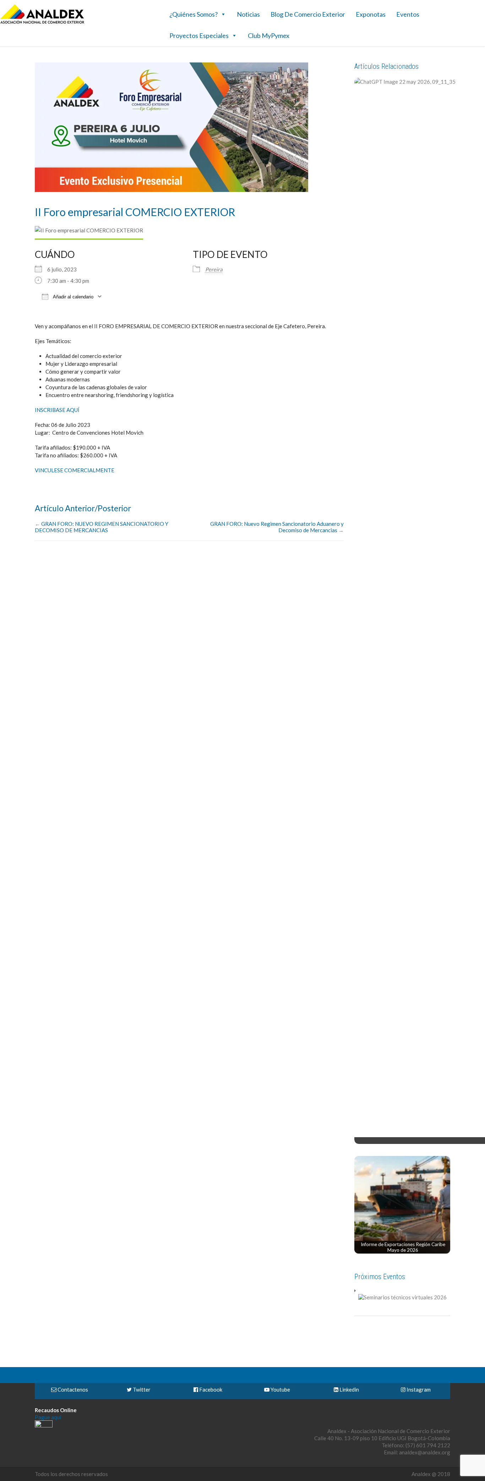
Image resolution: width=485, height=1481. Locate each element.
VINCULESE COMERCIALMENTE (75, 470)
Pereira (214, 269)
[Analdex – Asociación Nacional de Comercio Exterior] (42, 23)
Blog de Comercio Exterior (308, 14)
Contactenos (72, 1389)
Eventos (407, 14)
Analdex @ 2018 (431, 1474)
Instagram (418, 1389)
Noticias (248, 14)
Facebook (210, 1389)
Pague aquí (48, 1417)
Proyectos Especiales (199, 35)
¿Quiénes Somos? (193, 14)
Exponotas (371, 14)
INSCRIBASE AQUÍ (57, 410)
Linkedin (348, 1389)
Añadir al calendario (72, 296)
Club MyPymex (268, 35)
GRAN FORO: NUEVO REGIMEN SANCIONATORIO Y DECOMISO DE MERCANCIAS (101, 527)
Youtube (279, 1389)
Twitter (141, 1389)
